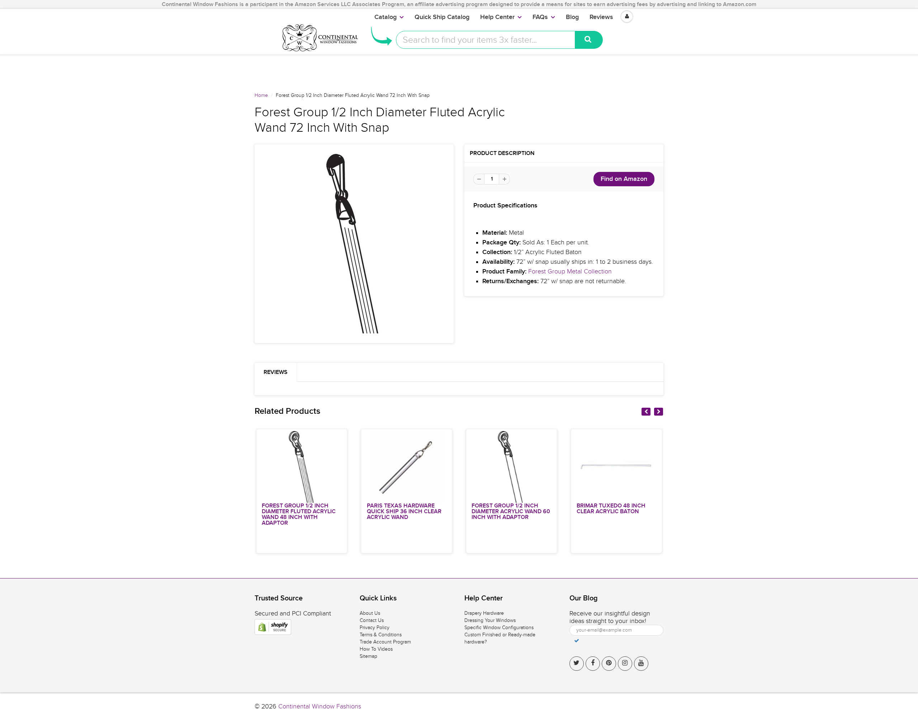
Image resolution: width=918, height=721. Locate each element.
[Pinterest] (609, 663)
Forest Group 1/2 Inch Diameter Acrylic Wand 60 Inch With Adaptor (511, 511)
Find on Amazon (624, 179)
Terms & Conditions (381, 635)
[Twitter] (576, 663)
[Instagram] (625, 663)
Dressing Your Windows (490, 620)
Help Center (497, 17)
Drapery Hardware (484, 613)
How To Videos (376, 649)
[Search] (589, 40)
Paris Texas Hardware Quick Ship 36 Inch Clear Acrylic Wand (404, 511)
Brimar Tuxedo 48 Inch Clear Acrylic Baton (611, 508)
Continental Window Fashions (319, 706)
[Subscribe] (576, 641)
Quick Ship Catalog (442, 17)
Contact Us (372, 620)
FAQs (540, 17)
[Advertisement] (459, 70)
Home (261, 95)
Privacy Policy (374, 627)
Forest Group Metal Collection (570, 271)
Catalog (385, 17)
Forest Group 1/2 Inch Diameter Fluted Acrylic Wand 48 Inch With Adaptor (299, 514)
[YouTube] (641, 663)
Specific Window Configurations (499, 627)
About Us (370, 613)
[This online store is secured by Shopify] (273, 627)
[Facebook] (593, 663)
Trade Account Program (385, 642)
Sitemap (368, 656)
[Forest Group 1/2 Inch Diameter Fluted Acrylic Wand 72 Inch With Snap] (354, 243)
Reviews (601, 17)
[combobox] (485, 40)
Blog (572, 17)
